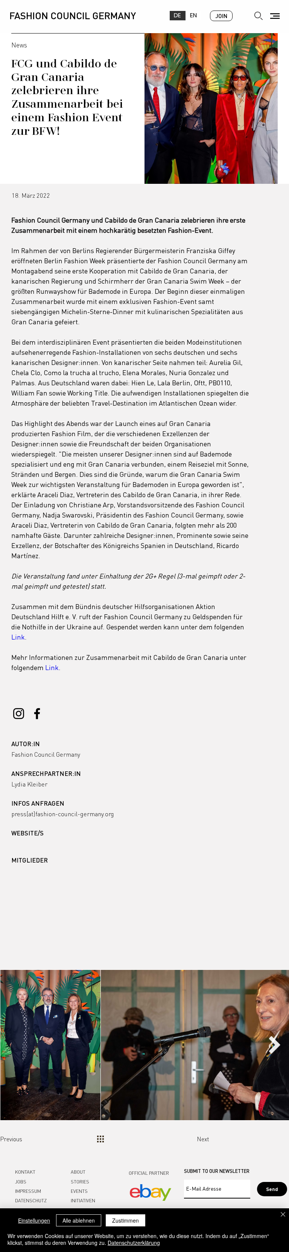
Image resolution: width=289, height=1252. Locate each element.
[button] (275, 16)
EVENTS (79, 1191)
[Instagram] (18, 713)
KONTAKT (25, 1172)
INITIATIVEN (83, 1200)
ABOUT (78, 1172)
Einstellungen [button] (34, 1220)
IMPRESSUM (28, 1191)
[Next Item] (274, 1045)
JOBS (20, 1182)
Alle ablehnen (78, 1220)
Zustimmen (125, 1220)
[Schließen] (282, 1215)
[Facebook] (37, 713)
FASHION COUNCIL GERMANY (72, 15)
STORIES (80, 1182)
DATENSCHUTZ (31, 1200)
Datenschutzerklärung (134, 1242)
